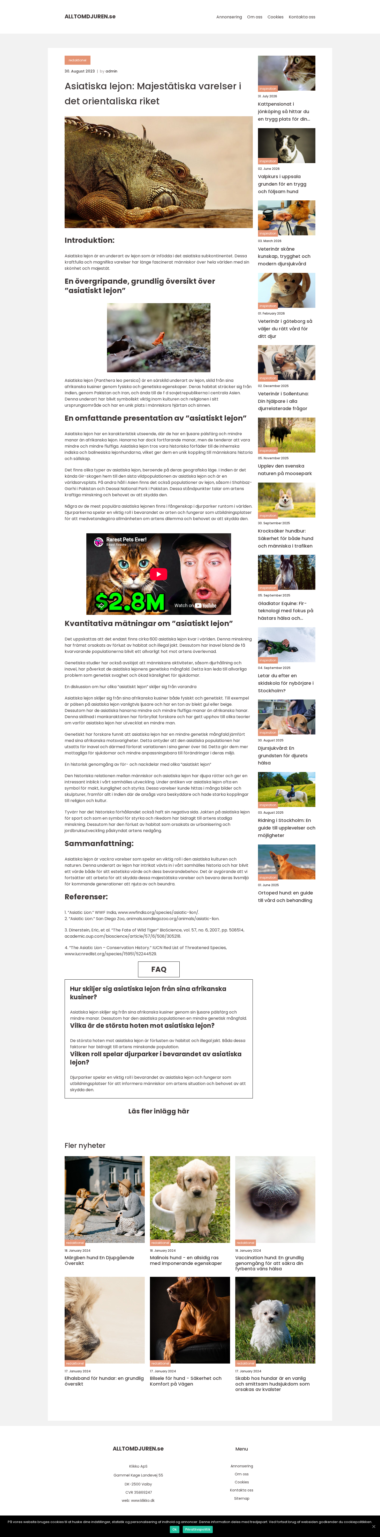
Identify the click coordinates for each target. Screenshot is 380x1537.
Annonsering (229, 17)
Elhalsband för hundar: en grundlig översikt (104, 1381)
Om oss (254, 17)
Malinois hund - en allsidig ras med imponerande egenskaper (186, 1260)
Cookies (276, 17)
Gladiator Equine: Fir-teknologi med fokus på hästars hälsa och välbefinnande (285, 611)
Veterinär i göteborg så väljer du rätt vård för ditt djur (285, 328)
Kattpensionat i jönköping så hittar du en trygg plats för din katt (283, 112)
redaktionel (77, 60)
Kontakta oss (302, 17)
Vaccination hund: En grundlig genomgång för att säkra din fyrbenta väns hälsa (269, 1263)
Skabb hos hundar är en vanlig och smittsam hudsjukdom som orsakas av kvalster (272, 1383)
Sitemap (241, 1498)
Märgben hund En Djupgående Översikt (99, 1260)
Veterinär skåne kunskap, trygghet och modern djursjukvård (284, 256)
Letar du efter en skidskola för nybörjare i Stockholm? (286, 683)
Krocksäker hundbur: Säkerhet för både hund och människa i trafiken (285, 538)
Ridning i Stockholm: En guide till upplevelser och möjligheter (286, 828)
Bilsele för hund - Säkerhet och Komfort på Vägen (186, 1381)
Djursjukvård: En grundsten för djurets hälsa (283, 755)
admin (111, 71)
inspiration (268, 88)
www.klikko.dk (143, 1500)
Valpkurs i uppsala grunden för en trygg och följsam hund (282, 184)
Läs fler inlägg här (158, 1111)
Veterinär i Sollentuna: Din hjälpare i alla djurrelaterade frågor (283, 401)
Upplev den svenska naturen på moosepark (285, 470)
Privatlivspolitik (197, 1529)
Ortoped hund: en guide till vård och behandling (285, 897)
